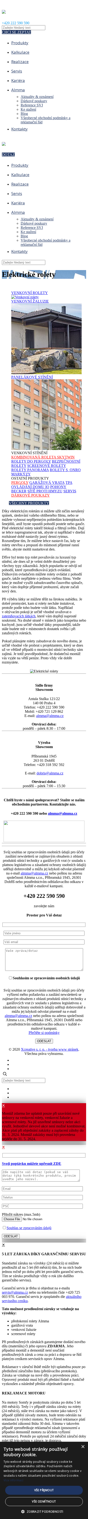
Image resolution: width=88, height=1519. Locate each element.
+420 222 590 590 (15, 23)
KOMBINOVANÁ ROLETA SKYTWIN (43, 457)
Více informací (13, 1480)
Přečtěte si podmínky (44, 1033)
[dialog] (44, 1480)
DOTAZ (8, 155)
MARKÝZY (21, 474)
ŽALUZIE (30, 301)
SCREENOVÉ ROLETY (46, 466)
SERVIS (69, 491)
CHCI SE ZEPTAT (16, 32)
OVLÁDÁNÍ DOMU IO (30, 487)
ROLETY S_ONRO (65, 470)
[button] (44, 1511)
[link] (44, 832)
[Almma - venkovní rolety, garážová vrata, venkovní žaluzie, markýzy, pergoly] (4, 11)
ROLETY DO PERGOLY (31, 461)
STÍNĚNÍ (32, 377)
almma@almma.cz (50, 716)
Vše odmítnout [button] (44, 1501)
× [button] (82, 1447)
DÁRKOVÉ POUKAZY (30, 495)
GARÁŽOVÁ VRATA (47, 483)
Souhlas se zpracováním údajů (29, 1228)
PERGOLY (19, 483)
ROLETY (29, 293)
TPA (68, 483)
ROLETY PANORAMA (30, 470)
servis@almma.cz (15, 1292)
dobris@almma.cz (50, 773)
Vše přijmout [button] (44, 1490)
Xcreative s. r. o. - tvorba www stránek (49, 1049)
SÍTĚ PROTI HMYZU (44, 491)
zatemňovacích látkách (18, 616)
